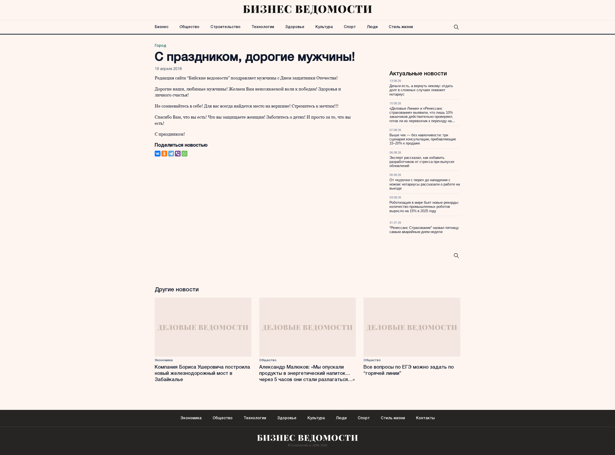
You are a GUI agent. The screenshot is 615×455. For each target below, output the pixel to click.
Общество (189, 27)
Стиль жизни (401, 27)
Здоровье (294, 27)
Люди (372, 27)
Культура (324, 27)
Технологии (263, 27)
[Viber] (178, 153)
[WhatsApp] (184, 153)
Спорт (350, 27)
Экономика (164, 360)
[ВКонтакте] (157, 153)
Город (160, 46)
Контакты (425, 418)
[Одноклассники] (164, 153)
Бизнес (161, 27)
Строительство (225, 27)
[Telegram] (171, 153)
